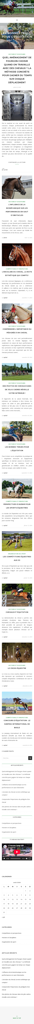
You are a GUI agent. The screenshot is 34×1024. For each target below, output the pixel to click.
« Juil (3, 917)
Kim (6, 170)
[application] (17, 851)
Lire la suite (17, 42)
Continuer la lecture (17, 162)
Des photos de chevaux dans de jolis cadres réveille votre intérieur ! (17, 389)
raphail (5, 298)
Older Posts (8, 751)
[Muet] (27, 858)
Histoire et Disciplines (17, 29)
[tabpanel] (17, 36)
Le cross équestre (17, 668)
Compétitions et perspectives (17, 269)
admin (5, 237)
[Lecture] (4, 858)
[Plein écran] (30, 858)
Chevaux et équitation (17, 612)
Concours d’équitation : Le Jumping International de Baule (17, 724)
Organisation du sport (17, 554)
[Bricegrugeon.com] (17, 7)
